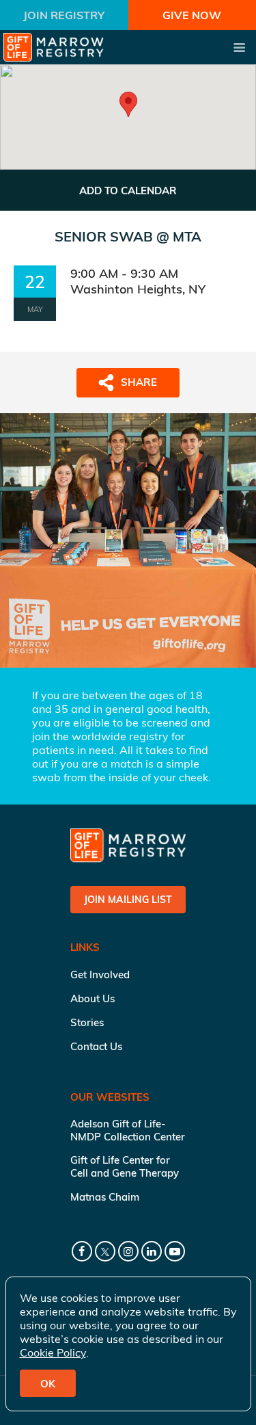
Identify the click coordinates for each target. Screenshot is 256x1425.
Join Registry (63, 15)
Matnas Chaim (104, 1196)
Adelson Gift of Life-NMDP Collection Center (127, 1130)
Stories (87, 1022)
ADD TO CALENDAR (128, 190)
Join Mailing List (128, 899)
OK (47, 1383)
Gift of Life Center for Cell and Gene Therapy (124, 1166)
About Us (92, 998)
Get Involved (100, 974)
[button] (128, 104)
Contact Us (96, 1046)
